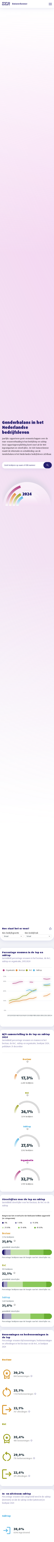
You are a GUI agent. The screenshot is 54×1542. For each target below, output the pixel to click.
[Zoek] (47, 465)
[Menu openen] (50, 4)
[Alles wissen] (50, 928)
